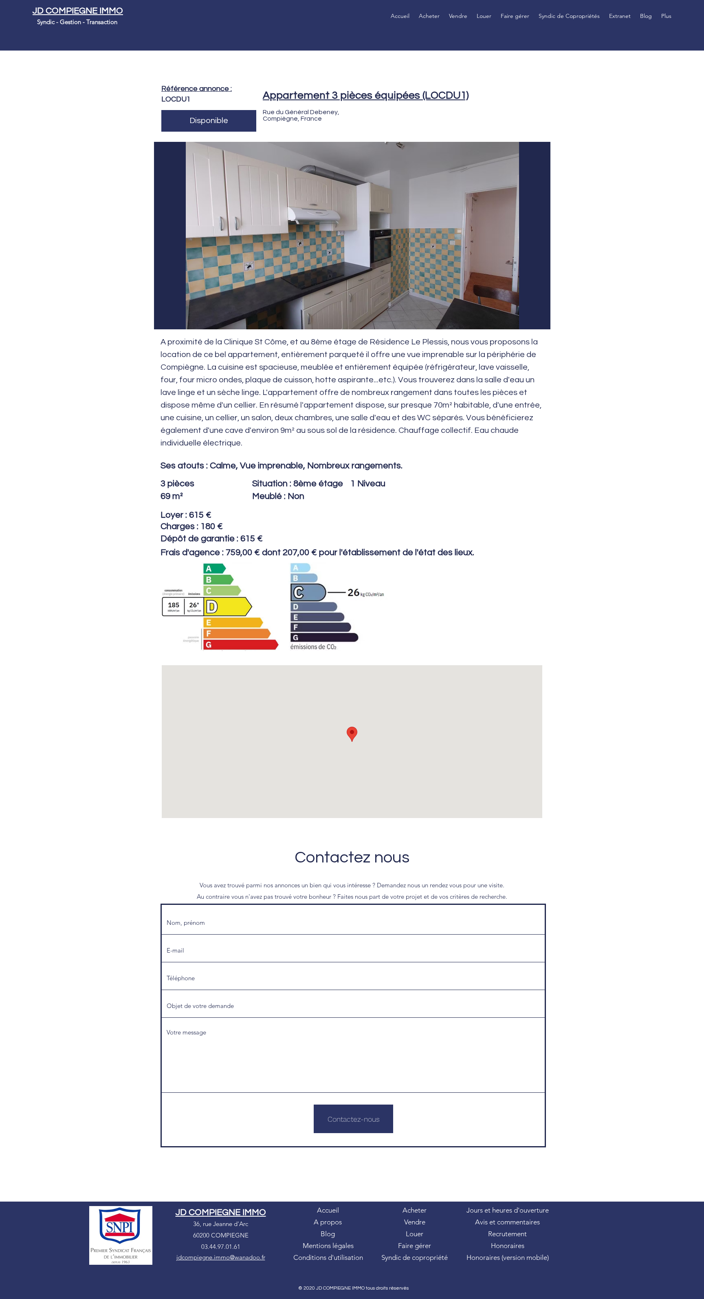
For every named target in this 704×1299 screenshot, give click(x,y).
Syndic (46, 22)
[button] (352, 235)
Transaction (101, 22)
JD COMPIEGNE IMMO (78, 10)
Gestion (70, 22)
